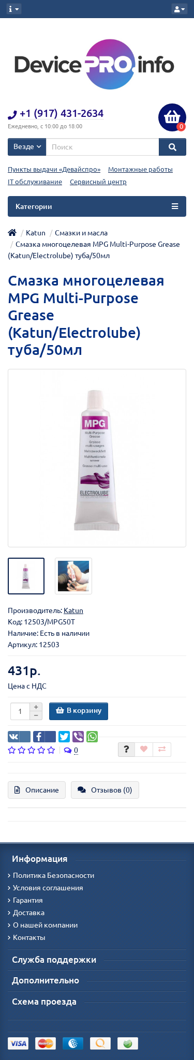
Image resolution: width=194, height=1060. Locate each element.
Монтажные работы (140, 169)
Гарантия (28, 900)
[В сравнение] (162, 749)
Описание (42, 790)
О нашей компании (45, 925)
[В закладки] (144, 749)
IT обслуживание (35, 182)
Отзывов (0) (111, 790)
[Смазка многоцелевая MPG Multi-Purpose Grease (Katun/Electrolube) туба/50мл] (97, 458)
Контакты (29, 937)
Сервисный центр (98, 182)
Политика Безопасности (53, 875)
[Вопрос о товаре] (126, 749)
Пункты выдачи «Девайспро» (54, 169)
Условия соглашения (48, 888)
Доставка (28, 912)
